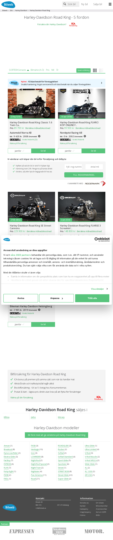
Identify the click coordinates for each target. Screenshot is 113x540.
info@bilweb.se (41, 508)
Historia (82, 515)
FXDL (6, 478)
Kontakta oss (84, 503)
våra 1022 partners (21, 255)
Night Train (36, 467)
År (57, 69)
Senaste (22, 69)
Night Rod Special (39, 464)
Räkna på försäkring (18, 143)
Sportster (62, 464)
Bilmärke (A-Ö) (37, 69)
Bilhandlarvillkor (102, 506)
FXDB (6, 475)
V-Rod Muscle (91, 456)
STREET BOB (63, 471)
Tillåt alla (92, 298)
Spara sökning (83, 70)
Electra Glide (9, 456)
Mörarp (61, 417)
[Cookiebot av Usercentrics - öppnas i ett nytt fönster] (97, 239)
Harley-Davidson (21, 10)
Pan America (37, 475)
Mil (52, 69)
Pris (47, 69)
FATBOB (7, 464)
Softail (61, 453)
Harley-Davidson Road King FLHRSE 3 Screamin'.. (80, 227)
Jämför (18, 150)
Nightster (35, 471)
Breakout (8, 449)
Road (33, 478)
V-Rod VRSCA (91, 460)
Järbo (33, 417)
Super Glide (63, 478)
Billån (98, 515)
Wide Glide (90, 464)
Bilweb (5, 10)
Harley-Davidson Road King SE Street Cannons (30, 227)
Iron (33, 453)
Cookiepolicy (84, 509)
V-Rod (88, 453)
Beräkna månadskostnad (37, 128)
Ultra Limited (91, 449)
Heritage (35, 449)
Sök (11, 10)
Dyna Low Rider (11, 453)
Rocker (61, 449)
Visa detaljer (97, 289)
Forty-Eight (9, 471)
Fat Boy (7, 460)
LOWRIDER (36, 456)
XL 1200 (89, 471)
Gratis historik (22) (29, 139)
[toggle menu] (111, 4)
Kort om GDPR (101, 512)
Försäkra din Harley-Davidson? (51, 24)
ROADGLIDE (63, 445)
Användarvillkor (101, 509)
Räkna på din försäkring (21, 397)
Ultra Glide (90, 445)
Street (61, 467)
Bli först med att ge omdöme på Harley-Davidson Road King (56, 435)
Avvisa (20, 298)
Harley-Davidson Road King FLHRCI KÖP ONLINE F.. (79, 124)
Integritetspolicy (85, 512)
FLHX (6, 467)
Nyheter (82, 506)
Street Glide (63, 475)
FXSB (33, 445)
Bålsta (6, 417)
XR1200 (88, 475)
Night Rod (35, 460)
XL (86, 467)
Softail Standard (65, 456)
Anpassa (54, 298)
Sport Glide (63, 460)
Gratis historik (78, 139)
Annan (7, 445)
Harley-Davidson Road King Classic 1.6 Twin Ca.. (31, 124)
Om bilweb (100, 503)
